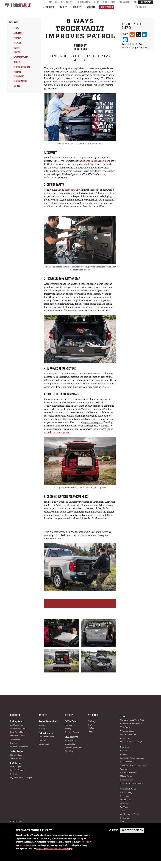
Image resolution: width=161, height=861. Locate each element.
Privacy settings (16, 821)
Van (90, 731)
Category (14, 22)
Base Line (14, 774)
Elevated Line (16, 755)
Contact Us (70, 2)
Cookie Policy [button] (85, 842)
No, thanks (113, 830)
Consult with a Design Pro (131, 723)
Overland (17, 71)
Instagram (124, 796)
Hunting (17, 52)
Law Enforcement (21, 57)
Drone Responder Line (69, 189)
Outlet (96, 2)
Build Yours (107, 7)
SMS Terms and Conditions (131, 783)
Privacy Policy (26, 845)
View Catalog (125, 727)
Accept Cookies (132, 830)
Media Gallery (84, 2)
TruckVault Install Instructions (133, 765)
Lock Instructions (127, 761)
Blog (105, 2)
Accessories (125, 738)
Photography (19, 76)
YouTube (124, 807)
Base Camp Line (17, 732)
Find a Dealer (124, 2)
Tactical (17, 86)
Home (18, 5)
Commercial (18, 33)
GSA (135, 2)
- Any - (16, 28)
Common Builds (127, 731)
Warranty (124, 769)
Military (17, 62)
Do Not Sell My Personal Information (52, 848)
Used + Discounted (128, 734)
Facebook (124, 803)
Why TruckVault (55, 2)
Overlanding (70, 744)
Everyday (17, 38)
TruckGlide (15, 739)
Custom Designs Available (62, 670)
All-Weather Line (17, 725)
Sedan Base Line (99, 670)
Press (122, 821)
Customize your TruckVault (132, 720)
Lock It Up (124, 818)
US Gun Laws (126, 776)
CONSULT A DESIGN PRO (80, 603)
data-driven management (57, 432)
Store (113, 2)
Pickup (91, 721)
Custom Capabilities (128, 772)
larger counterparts (92, 422)
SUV (90, 724)
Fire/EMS (17, 43)
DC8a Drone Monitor (19, 746)
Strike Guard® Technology (131, 742)
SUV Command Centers (61, 644)
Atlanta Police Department (96, 160)
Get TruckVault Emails (129, 814)
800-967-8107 (146, 2)
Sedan (91, 728)
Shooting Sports (20, 81)
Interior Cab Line (17, 736)
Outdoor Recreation (22, 67)
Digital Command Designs (21, 777)
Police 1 (98, 171)
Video (122, 810)
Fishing (16, 47)
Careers (123, 754)
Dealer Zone (125, 799)
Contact (123, 751)
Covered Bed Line (17, 728)
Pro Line (13, 743)
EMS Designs (15, 766)
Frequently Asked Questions (132, 758)
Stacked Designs (17, 770)
